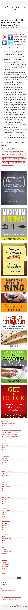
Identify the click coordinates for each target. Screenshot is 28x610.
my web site (14, 119)
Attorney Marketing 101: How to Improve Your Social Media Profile (12, 22)
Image (3, 488)
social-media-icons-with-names (19, 162)
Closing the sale (5, 462)
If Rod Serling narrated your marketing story (10, 436)
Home (2, 1)
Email (3, 477)
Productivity (4, 527)
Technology (4, 557)
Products (15, 1)
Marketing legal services (6, 506)
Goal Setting (4, 482)
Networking (10, 151)
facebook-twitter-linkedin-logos (7, 155)
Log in (14, 608)
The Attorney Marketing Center (14, 8)
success (3, 555)
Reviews (3, 540)
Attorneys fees (5, 445)
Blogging (4, 447)
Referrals (4, 536)
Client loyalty (4, 458)
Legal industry (5, 499)
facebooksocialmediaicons (19, 155)
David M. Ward (14, 27)
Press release (4, 525)
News (3, 514)
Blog (6, 1)
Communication (5, 467)
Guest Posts (4, 484)
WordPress (24, 606)
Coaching (4, 464)
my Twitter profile (20, 117)
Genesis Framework (17, 606)
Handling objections (6, 486)
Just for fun (4, 495)
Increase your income (6, 490)
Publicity (4, 531)
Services (21, 1)
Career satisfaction (5, 456)
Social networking (18, 159)
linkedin (18, 158)
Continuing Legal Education (7, 471)
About (10, 1)
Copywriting (4, 473)
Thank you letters (5, 562)
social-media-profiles (6, 163)
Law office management (6, 497)
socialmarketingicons (6, 165)
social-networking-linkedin (15, 163)
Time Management (5, 564)
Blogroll (3, 449)
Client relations (5, 460)
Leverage (4, 501)
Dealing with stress (5, 475)
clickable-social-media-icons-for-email (12, 154)
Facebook (22, 154)
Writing (3, 573)
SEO (3, 547)
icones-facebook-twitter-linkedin (11, 158)
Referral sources (5, 534)
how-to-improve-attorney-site (7, 157)
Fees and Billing (5, 480)
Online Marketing (16, 151)
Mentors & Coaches (6, 510)
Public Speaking (5, 529)
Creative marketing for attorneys (8, 425)
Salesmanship (4, 542)
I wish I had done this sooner (7, 427)
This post (23, 125)
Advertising (4, 443)
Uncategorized (5, 566)
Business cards (5, 454)
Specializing (4, 553)
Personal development (6, 521)
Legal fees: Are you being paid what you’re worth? (11, 430)
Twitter (11, 165)
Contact (3, 4)
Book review (4, 451)
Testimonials (4, 560)
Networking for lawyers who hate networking (10, 434)
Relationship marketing (6, 538)
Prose (10, 606)
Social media (22, 151)
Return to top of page (14, 605)
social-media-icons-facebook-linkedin (15, 161)
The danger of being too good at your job (10, 432)
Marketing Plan (5, 508)
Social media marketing (6, 551)
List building (4, 503)
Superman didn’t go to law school (8, 423)
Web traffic (4, 570)
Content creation (5, 469)
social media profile (10, 159)
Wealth (3, 568)
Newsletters (4, 516)
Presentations (4, 523)
